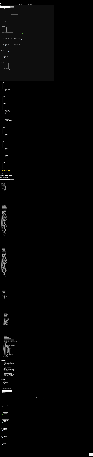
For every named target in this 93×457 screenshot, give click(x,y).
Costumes (5, 330)
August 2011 (4, 290)
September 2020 (4, 219)
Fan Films (5, 299)
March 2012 (3, 284)
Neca (5, 311)
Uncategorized (6, 322)
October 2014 (4, 261)
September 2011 (4, 289)
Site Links (5, 355)
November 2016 (4, 242)
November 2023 (4, 196)
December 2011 (4, 287)
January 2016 (4, 251)
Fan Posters (6, 332)
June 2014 (3, 264)
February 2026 (4, 186)
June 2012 (3, 283)
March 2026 (3, 185)
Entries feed (6, 382)
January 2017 (4, 241)
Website (5, 323)
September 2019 (4, 226)
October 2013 (4, 271)
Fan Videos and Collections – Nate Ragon (10, 334)
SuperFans (5, 321)
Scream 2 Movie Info (7, 349)
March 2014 (3, 267)
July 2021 (3, 212)
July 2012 (3, 282)
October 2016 (4, 244)
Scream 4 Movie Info (7, 351)
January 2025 (4, 192)
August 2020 (4, 220)
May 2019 (3, 228)
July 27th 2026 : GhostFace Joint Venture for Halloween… (9, 363)
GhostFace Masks (6, 337)
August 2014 (4, 263)
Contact (5, 328)
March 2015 (3, 256)
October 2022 (4, 201)
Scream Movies (6, 318)
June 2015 (3, 255)
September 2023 (4, 197)
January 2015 (4, 258)
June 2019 (3, 227)
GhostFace (5, 305)
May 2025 (3, 190)
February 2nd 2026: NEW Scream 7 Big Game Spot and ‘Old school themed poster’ (9, 374)
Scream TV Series (6, 319)
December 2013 (4, 270)
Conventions (6, 296)
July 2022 (3, 202)
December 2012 (4, 278)
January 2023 (4, 198)
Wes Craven (6, 324)
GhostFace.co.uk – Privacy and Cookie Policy (10, 341)
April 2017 (3, 239)
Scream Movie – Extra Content (8, 354)
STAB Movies (6, 356)
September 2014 (4, 262)
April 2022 (3, 204)
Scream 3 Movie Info (7, 350)
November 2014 (4, 260)
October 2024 (4, 193)
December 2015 (4, 252)
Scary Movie (6, 314)
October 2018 (4, 230)
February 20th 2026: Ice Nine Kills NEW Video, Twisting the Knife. (9, 370)
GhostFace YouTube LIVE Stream (9, 339)
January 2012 (4, 285)
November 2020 (4, 217)
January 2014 (4, 269)
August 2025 (4, 189)
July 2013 (3, 272)
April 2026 (3, 184)
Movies (5, 343)
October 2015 (4, 253)
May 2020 (3, 223)
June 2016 (3, 248)
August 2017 (4, 236)
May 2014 (3, 265)
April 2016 (3, 250)
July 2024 (3, 194)
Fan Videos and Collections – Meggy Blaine (10, 333)
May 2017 (3, 238)
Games (5, 304)
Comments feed (6, 383)
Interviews (5, 342)
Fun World (5, 303)
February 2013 (4, 276)
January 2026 (4, 187)
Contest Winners (6, 329)
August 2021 (4, 211)
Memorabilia (6, 307)
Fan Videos (5, 300)
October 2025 (4, 188)
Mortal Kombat (6, 310)
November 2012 (4, 279)
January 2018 (4, 233)
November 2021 (4, 208)
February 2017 (4, 240)
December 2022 (4, 199)
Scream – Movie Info (7, 347)
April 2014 (3, 266)
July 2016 (3, 247)
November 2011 (4, 288)
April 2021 (3, 213)
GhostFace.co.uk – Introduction (9, 340)
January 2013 (4, 277)
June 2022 (3, 203)
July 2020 (3, 221)
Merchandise (6, 308)
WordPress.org (6, 385)
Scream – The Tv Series (7, 348)
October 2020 (4, 218)
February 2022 (4, 205)
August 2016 (4, 246)
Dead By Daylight (6, 297)
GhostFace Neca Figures (7, 338)
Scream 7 (5, 317)
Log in (5, 381)
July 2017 (3, 237)
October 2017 (4, 234)
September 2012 (4, 280)
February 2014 (4, 268)
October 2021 (4, 209)
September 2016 (4, 245)
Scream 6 (5, 316)
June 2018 (3, 231)
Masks (5, 306)
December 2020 (4, 216)
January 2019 (4, 229)
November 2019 (4, 225)
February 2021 (4, 214)
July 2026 (3, 183)
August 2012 (4, 281)
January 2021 (4, 215)
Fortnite (5, 302)
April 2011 (3, 292)
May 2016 (3, 249)
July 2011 (3, 291)
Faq (4, 335)
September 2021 (4, 210)
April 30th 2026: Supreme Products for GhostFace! (8, 365)
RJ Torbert (5, 313)
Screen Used (6, 320)
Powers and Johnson (7, 312)
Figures (5, 301)
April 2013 (3, 274)
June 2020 (3, 222)
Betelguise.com (26, 401)
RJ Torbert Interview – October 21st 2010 (10, 345)
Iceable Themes (39, 401)
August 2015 (4, 254)
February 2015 (4, 257)
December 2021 (4, 207)
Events (5, 298)
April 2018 (3, 232)
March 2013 (3, 275)
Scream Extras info (7, 353)
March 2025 (3, 191)
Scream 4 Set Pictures (7, 352)
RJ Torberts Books (6, 346)
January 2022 (4, 206)
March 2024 (3, 195)
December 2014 (4, 259)
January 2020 (4, 224)
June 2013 (3, 273)
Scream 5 (5, 315)
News (5, 344)
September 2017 (4, 235)
